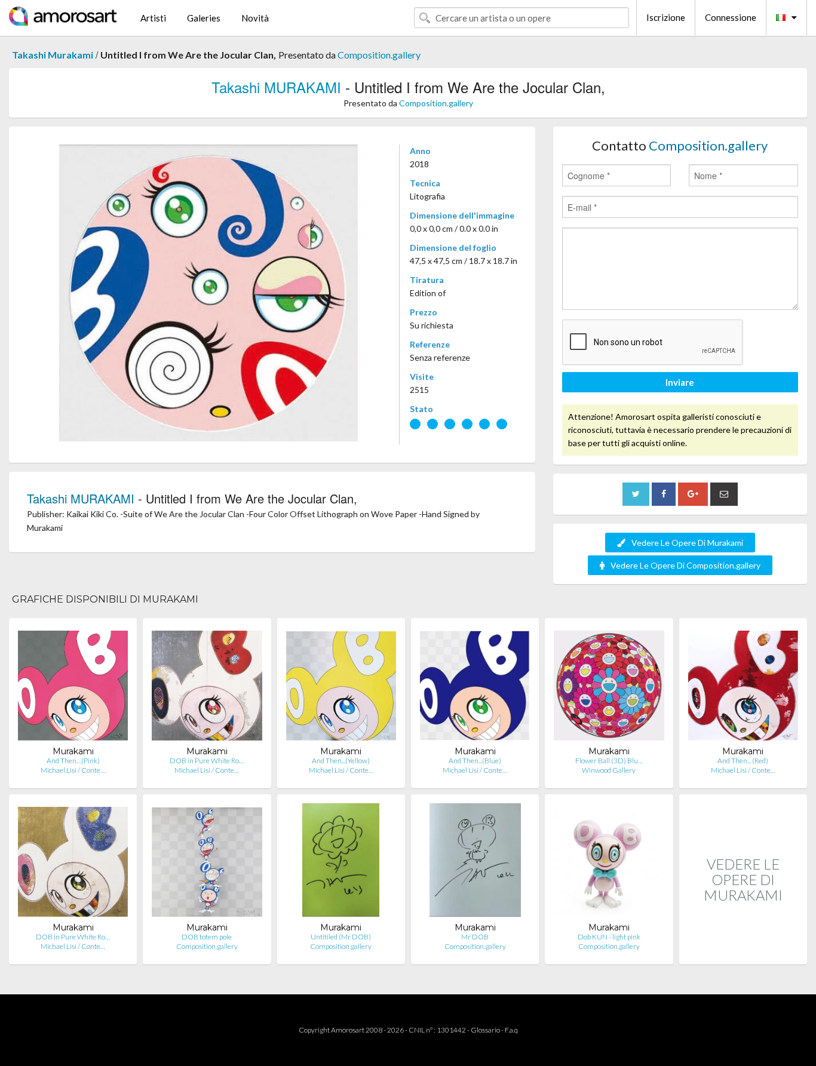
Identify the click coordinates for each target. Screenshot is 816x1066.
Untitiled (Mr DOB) (341, 936)
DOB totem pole (207, 936)
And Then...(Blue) (475, 760)
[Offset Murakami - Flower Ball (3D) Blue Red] (609, 686)
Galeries (203, 18)
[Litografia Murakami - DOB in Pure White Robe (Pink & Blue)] (73, 863)
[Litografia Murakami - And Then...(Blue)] (475, 686)
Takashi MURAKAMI (276, 86)
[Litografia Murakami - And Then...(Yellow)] (341, 686)
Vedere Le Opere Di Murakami (687, 542)
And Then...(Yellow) (341, 760)
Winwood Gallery (609, 770)
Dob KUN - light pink (609, 936)
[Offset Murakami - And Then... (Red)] (743, 686)
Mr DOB (475, 936)
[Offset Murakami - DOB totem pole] (207, 863)
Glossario (485, 1029)
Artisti (153, 18)
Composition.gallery (379, 54)
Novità (255, 18)
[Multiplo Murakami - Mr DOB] (475, 863)
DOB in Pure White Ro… (207, 760)
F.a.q (511, 1029)
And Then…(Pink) (73, 760)
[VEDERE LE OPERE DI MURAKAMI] (743, 952)
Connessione (730, 17)
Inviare (679, 382)
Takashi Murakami (52, 54)
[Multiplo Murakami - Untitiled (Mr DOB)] (340, 863)
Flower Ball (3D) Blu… (609, 760)
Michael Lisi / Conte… (73, 770)
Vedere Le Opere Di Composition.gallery (685, 565)
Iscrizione (665, 17)
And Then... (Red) (742, 760)
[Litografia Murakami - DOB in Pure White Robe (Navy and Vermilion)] (207, 686)
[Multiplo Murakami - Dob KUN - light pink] (609, 863)
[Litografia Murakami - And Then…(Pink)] (73, 686)
